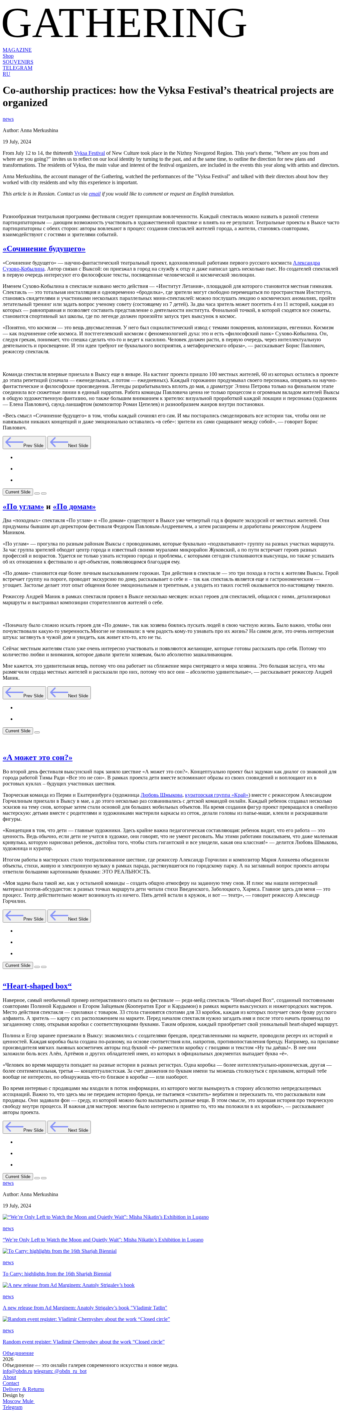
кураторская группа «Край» (216, 795)
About (9, 1377)
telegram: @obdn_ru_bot (60, 1371)
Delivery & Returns (23, 1389)
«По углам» (23, 506)
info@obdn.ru (17, 1371)
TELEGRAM (17, 68)
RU (6, 74)
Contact (11, 1383)
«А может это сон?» (37, 757)
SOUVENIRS (18, 62)
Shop (8, 56)
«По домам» (74, 506)
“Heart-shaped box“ (37, 986)
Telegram (12, 1407)
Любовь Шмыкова (161, 795)
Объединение (18, 1353)
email (95, 194)
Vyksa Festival (89, 153)
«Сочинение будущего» (44, 248)
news (8, 119)
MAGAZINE (17, 50)
